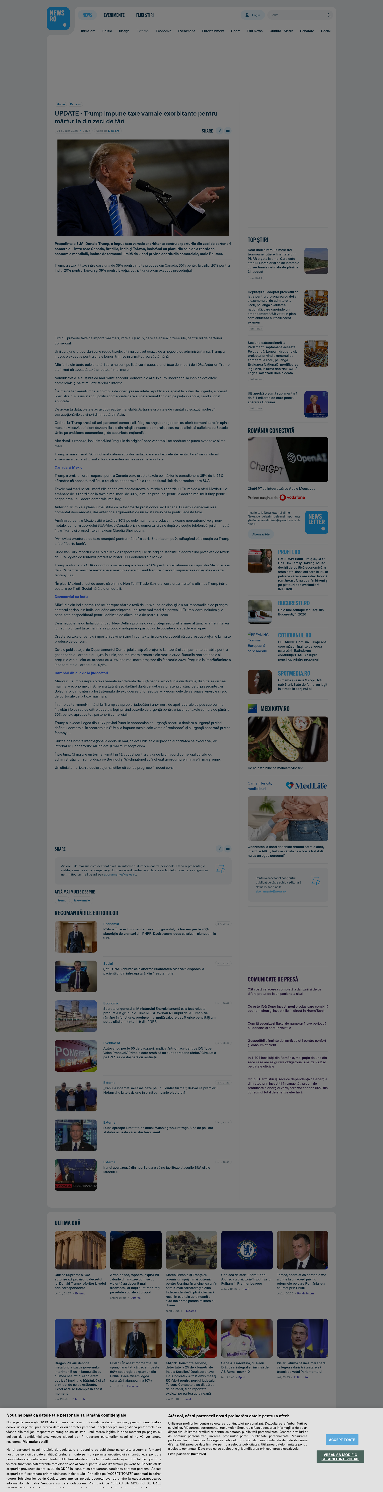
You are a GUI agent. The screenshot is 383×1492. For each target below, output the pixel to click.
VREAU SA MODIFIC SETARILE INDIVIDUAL (340, 1456)
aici (83, 1473)
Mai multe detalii (35, 1441)
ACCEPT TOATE (342, 1439)
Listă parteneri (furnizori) (187, 1453)
